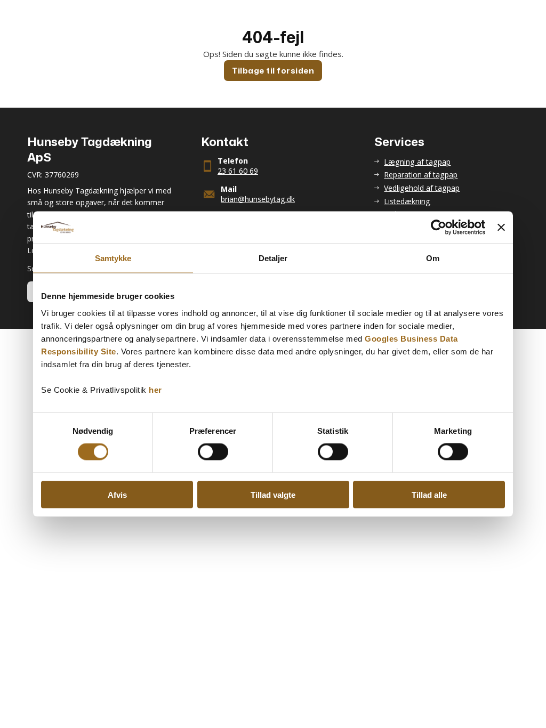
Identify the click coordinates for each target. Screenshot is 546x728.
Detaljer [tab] (273, 258)
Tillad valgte (273, 494)
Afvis (117, 494)
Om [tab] (432, 258)
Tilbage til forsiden (273, 70)
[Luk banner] (501, 227)
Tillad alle (429, 494)
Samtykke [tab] (113, 258)
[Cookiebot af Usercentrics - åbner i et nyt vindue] (438, 228)
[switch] (213, 451)
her (155, 389)
